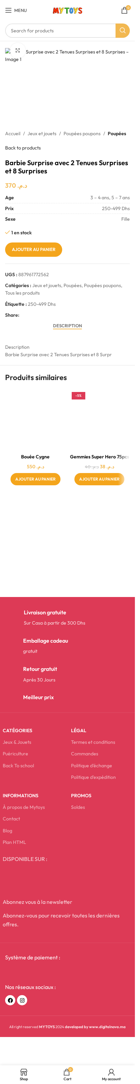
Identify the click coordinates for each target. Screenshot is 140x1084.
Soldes (78, 807)
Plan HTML (14, 842)
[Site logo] (67, 9)
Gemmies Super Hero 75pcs (99, 457)
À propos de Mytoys (24, 807)
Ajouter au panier (33, 249)
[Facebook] (10, 1000)
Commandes (84, 754)
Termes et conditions (93, 742)
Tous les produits (22, 293)
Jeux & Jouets (17, 742)
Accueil (12, 133)
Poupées (117, 133)
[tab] (67, 326)
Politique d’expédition (93, 777)
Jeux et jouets (42, 133)
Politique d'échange (91, 766)
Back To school (18, 766)
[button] (35, 479)
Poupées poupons (82, 133)
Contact (11, 819)
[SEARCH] (123, 30)
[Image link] (34, 972)
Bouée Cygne (35, 457)
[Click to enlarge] (17, 50)
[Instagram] (22, 1000)
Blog (7, 831)
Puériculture (15, 754)
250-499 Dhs (42, 304)
